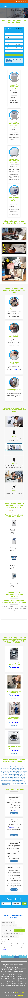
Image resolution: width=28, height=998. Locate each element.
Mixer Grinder (17, 969)
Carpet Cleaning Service (20, 987)
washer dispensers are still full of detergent (11, 935)
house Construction (5, 983)
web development (11, 987)
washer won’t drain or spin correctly (10, 938)
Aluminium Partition (14, 981)
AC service (3, 966)
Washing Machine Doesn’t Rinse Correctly (11, 929)
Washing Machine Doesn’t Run (9, 927)
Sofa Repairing (10, 974)
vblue (5, 6)
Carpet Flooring (13, 983)
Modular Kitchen (19, 983)
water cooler (20, 971)
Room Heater (23, 969)
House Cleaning (24, 974)
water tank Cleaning (11, 976)
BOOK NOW (14, 671)
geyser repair (3, 969)
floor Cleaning (18, 978)
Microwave (3, 967)
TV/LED (8, 969)
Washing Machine (9, 966)
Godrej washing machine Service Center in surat (11, 780)
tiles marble (23, 980)
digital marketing (4, 987)
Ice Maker (12, 969)
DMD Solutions (19, 997)
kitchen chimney (17, 980)
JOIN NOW (16, 959)
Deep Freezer (9, 971)
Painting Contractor (22, 981)
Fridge (14, 966)
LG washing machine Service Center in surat (10, 768)
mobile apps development (21, 985)
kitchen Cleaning (18, 976)
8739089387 (19, 28)
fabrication (3, 981)
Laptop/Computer (19, 966)
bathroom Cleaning (11, 978)
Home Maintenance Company (20, 994)
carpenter (21, 973)
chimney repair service (5, 973)
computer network (11, 985)
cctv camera (14, 971)
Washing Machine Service (7, 924)
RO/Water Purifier (9, 967)
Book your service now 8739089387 (14, 2)
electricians (12, 973)
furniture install (4, 974)
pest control (11, 980)
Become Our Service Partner (6, 988)
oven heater (23, 967)
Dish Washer (3, 971)
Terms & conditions (17, 988)
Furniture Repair (17, 974)
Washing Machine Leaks (7, 932)
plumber (17, 973)
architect (8, 981)
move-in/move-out (4, 980)
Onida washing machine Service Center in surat (15, 779)
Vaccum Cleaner (17, 967)
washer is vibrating (20, 932)
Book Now (9, 61)
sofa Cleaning (3, 976)
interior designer (4, 985)
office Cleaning (4, 978)
